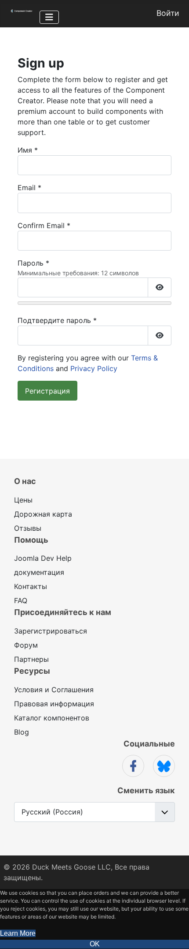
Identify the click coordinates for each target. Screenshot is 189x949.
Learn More (18, 933)
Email (29, 187)
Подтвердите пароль (57, 320)
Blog (21, 732)
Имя (28, 150)
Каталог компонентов (51, 717)
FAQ (20, 600)
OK (95, 944)
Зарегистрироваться (50, 630)
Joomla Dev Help (43, 558)
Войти (167, 13)
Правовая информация (54, 703)
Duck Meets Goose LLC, (72, 867)
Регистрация (47, 390)
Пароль (33, 263)
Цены (23, 499)
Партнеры (31, 659)
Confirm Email (44, 225)
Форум (26, 645)
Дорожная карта (43, 514)
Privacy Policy (93, 368)
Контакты (30, 586)
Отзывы (27, 528)
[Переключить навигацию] (49, 17)
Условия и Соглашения (54, 689)
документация (39, 572)
